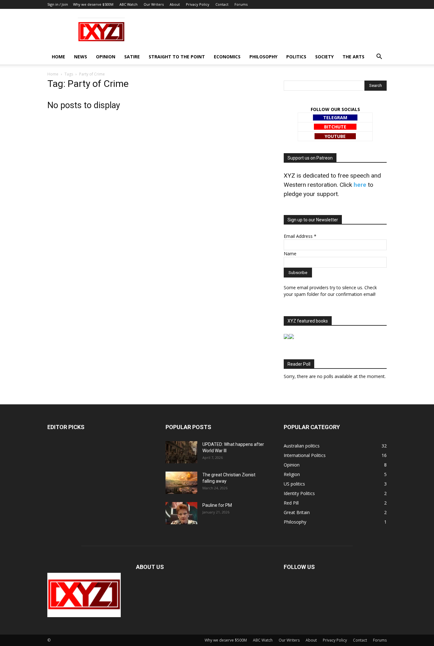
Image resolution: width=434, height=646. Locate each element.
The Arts (353, 57)
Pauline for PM (217, 505)
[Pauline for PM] (181, 513)
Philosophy (263, 57)
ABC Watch (128, 4)
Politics (296, 57)
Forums (241, 4)
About (175, 4)
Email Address (300, 236)
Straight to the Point (177, 57)
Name (290, 254)
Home (58, 57)
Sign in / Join (57, 4)
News (80, 57)
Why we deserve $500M (93, 4)
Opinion (105, 57)
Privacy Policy (197, 4)
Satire (132, 57)
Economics (227, 57)
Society (324, 57)
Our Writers (154, 4)
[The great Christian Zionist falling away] (181, 483)
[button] (379, 57)
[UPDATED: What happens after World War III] (181, 452)
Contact (221, 4)
